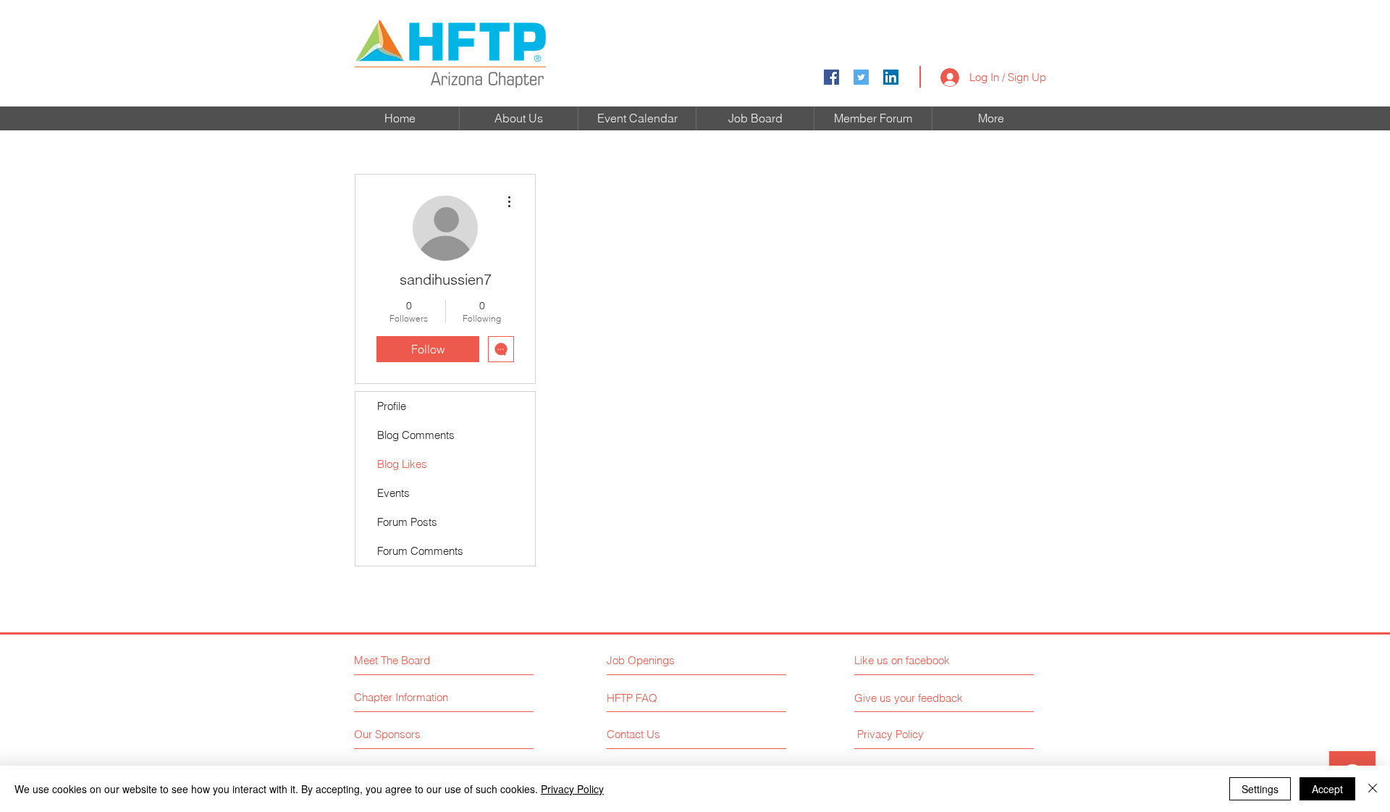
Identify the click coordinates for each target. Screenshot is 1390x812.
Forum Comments (420, 551)
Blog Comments (416, 435)
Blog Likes (402, 464)
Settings (1260, 789)
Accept (1327, 789)
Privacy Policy (572, 789)
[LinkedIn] (890, 77)
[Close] (1372, 788)
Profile (391, 406)
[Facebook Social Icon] (831, 77)
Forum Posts (407, 522)
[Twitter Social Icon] (861, 77)
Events (393, 493)
